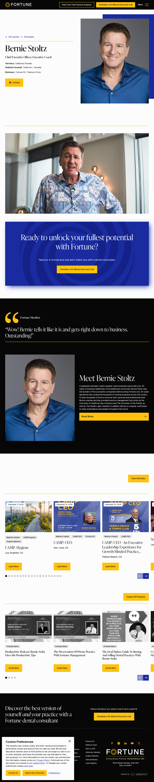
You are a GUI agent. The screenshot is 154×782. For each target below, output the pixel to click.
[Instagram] (118, 743)
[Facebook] (112, 743)
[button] (143, 5)
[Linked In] (125, 743)
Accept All (13, 773)
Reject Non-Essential (34, 773)
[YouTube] (132, 743)
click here (28, 766)
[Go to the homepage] (125, 754)
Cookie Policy (39, 763)
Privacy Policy (43, 760)
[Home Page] (18, 5)
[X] (139, 743)
